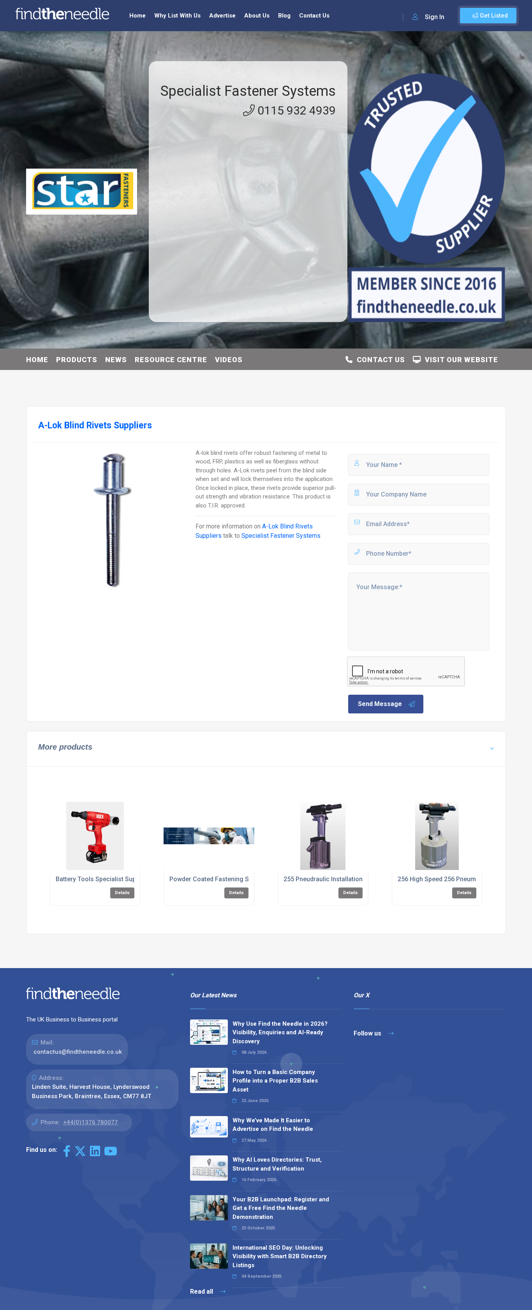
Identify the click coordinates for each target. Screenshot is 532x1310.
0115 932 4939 (295, 110)
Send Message (380, 704)
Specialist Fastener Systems (248, 91)
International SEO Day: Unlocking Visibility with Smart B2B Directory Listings (280, 1256)
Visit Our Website (459, 360)
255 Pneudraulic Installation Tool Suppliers (344, 879)
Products (76, 360)
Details (122, 892)
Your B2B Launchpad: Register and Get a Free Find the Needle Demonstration (281, 1208)
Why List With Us (177, 15)
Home (137, 15)
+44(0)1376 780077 (90, 1122)
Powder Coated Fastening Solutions (220, 879)
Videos (229, 360)
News (116, 360)
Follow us (368, 1033)
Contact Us (314, 15)
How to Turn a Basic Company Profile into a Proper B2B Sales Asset (275, 1081)
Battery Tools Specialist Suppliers (104, 879)
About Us (257, 15)
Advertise (222, 15)
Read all (202, 1291)
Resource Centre (171, 360)
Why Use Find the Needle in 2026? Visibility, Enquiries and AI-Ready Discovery (280, 1032)
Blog (284, 15)
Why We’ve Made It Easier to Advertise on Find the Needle (273, 1125)
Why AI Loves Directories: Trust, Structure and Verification (277, 1164)
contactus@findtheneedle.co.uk (77, 1051)
